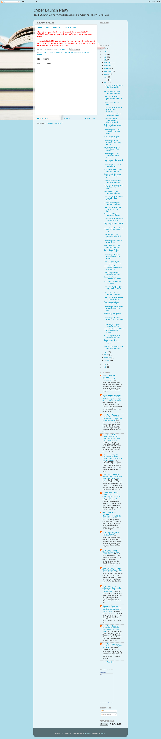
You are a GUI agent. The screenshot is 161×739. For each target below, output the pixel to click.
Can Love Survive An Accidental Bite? (109, 380)
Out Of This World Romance (109, 513)
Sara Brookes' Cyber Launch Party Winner (112, 192)
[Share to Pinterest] (79, 49)
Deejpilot (88, 733)
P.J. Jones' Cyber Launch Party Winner (112, 282)
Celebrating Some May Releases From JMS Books (112, 131)
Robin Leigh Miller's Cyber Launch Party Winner (113, 170)
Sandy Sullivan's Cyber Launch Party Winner (112, 246)
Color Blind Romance (110, 492)
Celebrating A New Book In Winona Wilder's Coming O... (113, 98)
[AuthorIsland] (106, 700)
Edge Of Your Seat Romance (109, 376)
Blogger (102, 733)
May (106, 83)
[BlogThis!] (73, 49)
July (106, 77)
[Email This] (70, 49)
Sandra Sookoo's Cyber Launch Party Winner (112, 273)
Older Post (90, 118)
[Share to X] (75, 49)
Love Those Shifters (110, 435)
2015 (105, 48)
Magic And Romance (110, 606)
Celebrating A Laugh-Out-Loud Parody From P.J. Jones (113, 288)
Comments (107, 715)
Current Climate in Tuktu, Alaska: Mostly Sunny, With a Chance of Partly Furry (112, 496)
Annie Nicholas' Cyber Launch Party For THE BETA (112, 236)
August (107, 74)
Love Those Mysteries (111, 644)
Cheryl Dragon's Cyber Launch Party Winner (112, 137)
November (108, 65)
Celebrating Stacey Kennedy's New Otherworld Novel (111, 120)
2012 (105, 57)
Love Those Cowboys (111, 474)
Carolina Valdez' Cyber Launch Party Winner (112, 325)
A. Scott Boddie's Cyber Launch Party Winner (112, 336)
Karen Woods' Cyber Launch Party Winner (112, 214)
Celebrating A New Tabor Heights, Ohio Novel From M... (114, 319)
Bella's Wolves (48, 52)
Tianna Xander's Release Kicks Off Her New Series (112, 571)
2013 (105, 54)
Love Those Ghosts (110, 586)
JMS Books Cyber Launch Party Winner (113, 126)
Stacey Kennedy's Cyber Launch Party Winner (112, 114)
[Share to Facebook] (77, 49)
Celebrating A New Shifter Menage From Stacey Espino (113, 209)
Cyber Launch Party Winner (63, 52)
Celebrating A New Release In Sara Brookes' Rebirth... (113, 198)
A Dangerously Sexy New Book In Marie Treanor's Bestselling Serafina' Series (112, 589)
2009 (105, 367)
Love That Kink (108, 662)
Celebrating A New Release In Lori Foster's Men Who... (113, 87)
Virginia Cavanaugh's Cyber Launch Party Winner (113, 347)
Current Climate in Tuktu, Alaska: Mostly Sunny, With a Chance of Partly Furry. (112, 438)
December (108, 62)
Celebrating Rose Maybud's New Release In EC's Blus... (113, 308)
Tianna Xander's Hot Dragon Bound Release (111, 553)
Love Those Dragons (110, 455)
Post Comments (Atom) (55, 123)
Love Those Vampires (111, 532)
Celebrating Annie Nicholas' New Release (113, 241)
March (106, 355)
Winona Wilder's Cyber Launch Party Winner (112, 92)
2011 (104, 60)
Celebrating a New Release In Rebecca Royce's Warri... (113, 187)
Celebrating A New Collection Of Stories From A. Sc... (112, 341)
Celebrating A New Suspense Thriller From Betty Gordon (113, 267)
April (106, 352)
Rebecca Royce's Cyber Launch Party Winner (112, 181)
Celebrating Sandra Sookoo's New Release (113, 278)
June (106, 80)
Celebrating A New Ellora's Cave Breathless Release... (113, 109)
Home (67, 118)
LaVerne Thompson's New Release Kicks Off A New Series (111, 629)
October (107, 68)
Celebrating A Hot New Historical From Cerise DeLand (112, 256)
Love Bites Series (80, 52)
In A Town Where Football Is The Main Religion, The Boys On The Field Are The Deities (112, 398)
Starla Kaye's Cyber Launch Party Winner (113, 224)
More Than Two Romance (112, 568)
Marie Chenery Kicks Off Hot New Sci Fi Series (112, 517)
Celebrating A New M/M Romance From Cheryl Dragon (112, 142)
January (107, 360)
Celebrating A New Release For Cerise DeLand (113, 298)
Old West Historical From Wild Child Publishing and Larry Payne (112, 478)
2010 (105, 364)
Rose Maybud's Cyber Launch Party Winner (112, 303)
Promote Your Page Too (106, 702)
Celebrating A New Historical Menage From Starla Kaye (113, 229)
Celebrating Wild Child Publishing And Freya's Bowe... (112, 155)
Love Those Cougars (110, 550)
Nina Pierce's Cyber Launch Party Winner (113, 161)
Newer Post (42, 118)
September (108, 71)
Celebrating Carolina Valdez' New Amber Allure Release (114, 330)
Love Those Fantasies (111, 415)
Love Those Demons (110, 626)
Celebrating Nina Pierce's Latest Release (112, 165)
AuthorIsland (103, 672)
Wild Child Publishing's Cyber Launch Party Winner (111, 149)
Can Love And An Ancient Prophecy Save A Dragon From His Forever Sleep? (112, 418)
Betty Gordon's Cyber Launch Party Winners (112, 262)
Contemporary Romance (112, 395)
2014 (105, 51)
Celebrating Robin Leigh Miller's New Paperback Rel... (113, 175)
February (107, 357)
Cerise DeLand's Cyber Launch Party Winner (112, 251)
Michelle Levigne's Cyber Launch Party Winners (112, 314)
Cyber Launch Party (50, 10)
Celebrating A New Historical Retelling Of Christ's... (113, 219)
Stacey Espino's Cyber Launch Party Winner (56, 27)
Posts (105, 711)
